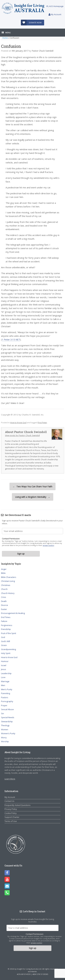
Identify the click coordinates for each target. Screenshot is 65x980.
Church (4, 589)
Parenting (5, 693)
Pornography (7, 701)
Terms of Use (11, 821)
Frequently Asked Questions (18, 805)
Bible (3, 573)
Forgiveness (6, 625)
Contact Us (9, 801)
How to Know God (18, 422)
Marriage (5, 681)
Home (5, 37)
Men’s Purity (6, 689)
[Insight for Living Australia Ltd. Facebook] (7, 872)
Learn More (10, 778)
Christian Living (8, 581)
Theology (5, 725)
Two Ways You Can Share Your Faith (32, 486)
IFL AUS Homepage (54, 6)
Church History (8, 593)
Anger (3, 569)
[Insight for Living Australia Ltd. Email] (7, 886)
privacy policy (48, 545)
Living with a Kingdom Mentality (32, 496)
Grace (4, 645)
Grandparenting (8, 649)
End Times (5, 617)
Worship (5, 741)
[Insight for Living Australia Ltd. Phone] (7, 892)
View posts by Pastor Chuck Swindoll (22, 435)
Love (3, 677)
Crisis (3, 597)
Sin (2, 713)
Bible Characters (8, 577)
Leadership (6, 673)
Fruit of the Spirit (8, 633)
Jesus (3, 669)
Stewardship (7, 721)
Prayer (4, 705)
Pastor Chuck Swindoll (42, 50)
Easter (4, 609)
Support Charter (12, 817)
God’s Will (5, 641)
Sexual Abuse (7, 709)
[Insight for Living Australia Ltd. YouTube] (7, 879)
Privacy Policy (11, 809)
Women (4, 729)
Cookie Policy (11, 813)
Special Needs (7, 717)
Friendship (6, 629)
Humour (4, 661)
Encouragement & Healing (13, 613)
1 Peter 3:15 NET (11, 339)
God (3, 637)
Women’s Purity (8, 733)
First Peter (42, 422)
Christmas (5, 585)
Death (4, 601)
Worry (4, 737)
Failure (4, 621)
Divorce (4, 605)
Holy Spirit (5, 653)
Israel (3, 665)
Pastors (4, 697)
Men (3, 685)
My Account (55, 14)
